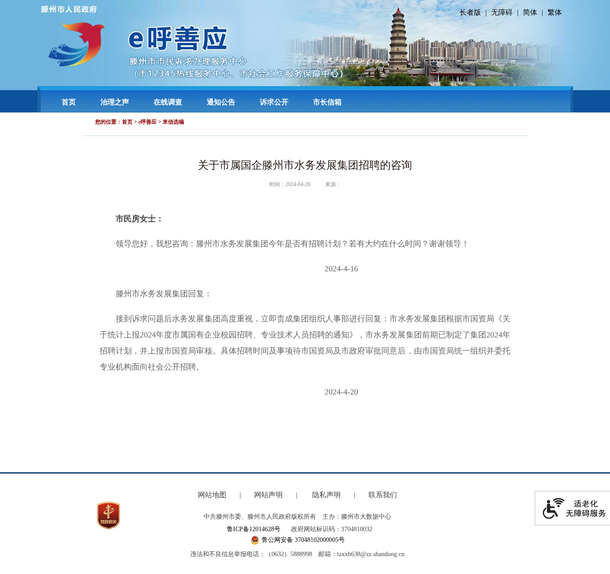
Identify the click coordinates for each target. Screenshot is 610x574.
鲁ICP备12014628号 (253, 529)
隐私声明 (326, 495)
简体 (530, 12)
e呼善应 (147, 122)
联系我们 (382, 495)
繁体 (554, 12)
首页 (69, 102)
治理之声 (114, 102)
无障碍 (502, 12)
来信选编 (173, 122)
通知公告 (221, 102)
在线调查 (168, 102)
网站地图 (212, 495)
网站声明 (268, 495)
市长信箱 (327, 102)
